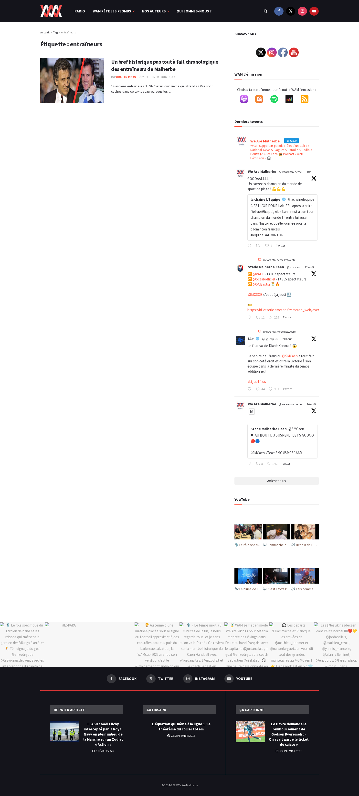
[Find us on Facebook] (279, 11)
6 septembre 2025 (290, 751)
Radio (79, 11)
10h (309, 172)
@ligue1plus (269, 339)
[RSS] (307, 100)
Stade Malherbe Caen (266, 267)
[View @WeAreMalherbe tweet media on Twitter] (252, 411)
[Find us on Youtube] (314, 11)
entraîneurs (68, 32)
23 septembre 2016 (154, 77)
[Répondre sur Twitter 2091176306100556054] (250, 317)
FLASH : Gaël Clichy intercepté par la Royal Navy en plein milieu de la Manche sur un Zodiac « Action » (103, 734)
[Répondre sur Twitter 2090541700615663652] (250, 463)
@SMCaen (290, 356)
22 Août (309, 267)
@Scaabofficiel (264, 279)
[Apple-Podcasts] (246, 100)
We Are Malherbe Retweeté (279, 260)
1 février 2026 (104, 751)
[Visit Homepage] (51, 11)
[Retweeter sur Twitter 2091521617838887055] (259, 246)
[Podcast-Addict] (261, 100)
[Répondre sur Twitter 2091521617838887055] (250, 246)
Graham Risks (126, 77)
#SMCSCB (255, 294)
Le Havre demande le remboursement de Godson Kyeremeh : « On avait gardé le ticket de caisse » (289, 734)
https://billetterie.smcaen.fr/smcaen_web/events (285, 310)
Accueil (45, 32)
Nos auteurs (154, 11)
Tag (55, 32)
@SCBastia (261, 284)
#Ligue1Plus (256, 381)
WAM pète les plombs (112, 11)
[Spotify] (276, 100)
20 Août (287, 339)
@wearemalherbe (290, 172)
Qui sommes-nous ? (194, 11)
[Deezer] (291, 100)
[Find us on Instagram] (302, 11)
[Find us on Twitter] (290, 11)
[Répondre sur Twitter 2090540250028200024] (250, 389)
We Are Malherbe (262, 171)
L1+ (251, 338)
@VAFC (258, 274)
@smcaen (293, 267)
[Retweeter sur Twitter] (259, 259)
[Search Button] (265, 11)
